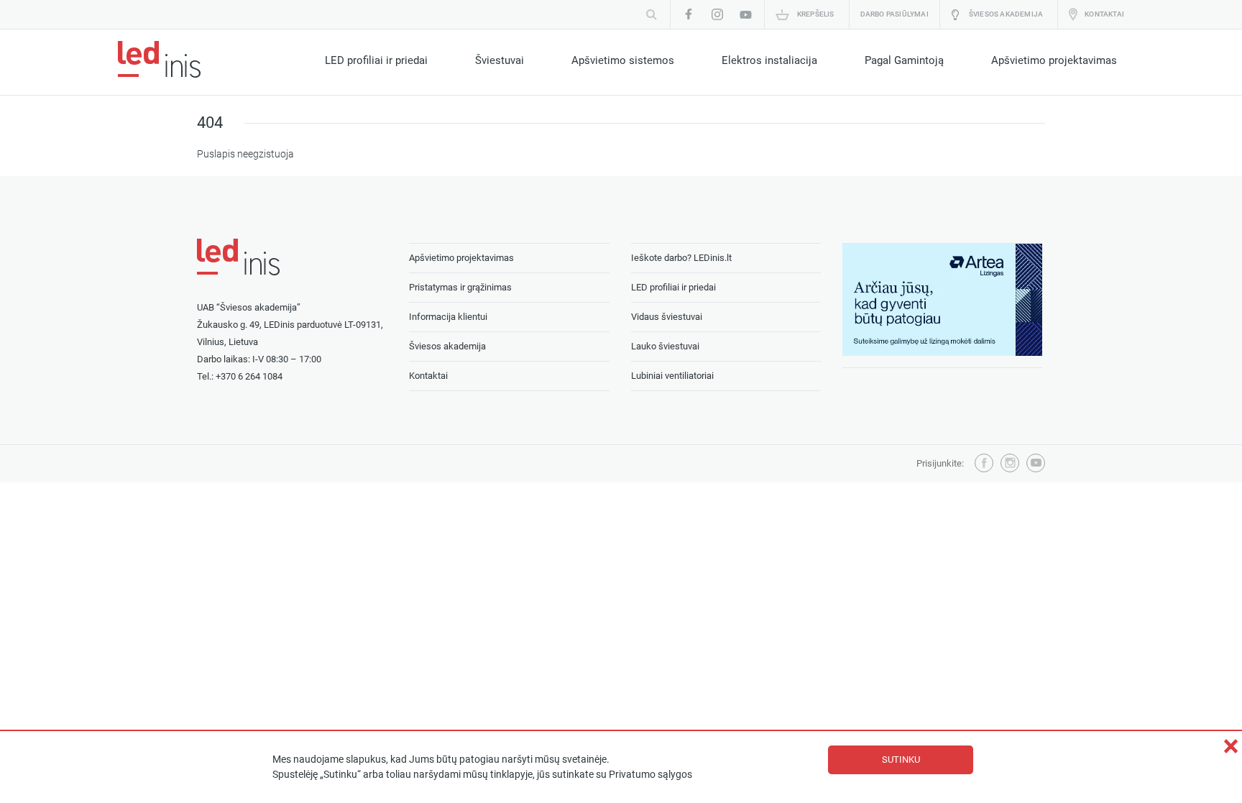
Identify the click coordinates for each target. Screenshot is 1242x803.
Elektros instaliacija (769, 60)
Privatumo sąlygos (650, 774)
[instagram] (717, 14)
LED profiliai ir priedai (376, 60)
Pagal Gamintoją (904, 60)
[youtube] (746, 14)
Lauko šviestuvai (665, 346)
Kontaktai (1104, 14)
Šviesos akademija (1006, 14)
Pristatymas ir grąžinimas (460, 287)
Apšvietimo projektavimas (1054, 60)
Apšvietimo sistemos (622, 60)
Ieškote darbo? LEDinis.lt (681, 257)
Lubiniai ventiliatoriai (672, 375)
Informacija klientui (448, 316)
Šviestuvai (499, 60)
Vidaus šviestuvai (666, 316)
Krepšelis (815, 14)
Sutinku (901, 759)
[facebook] (688, 14)
